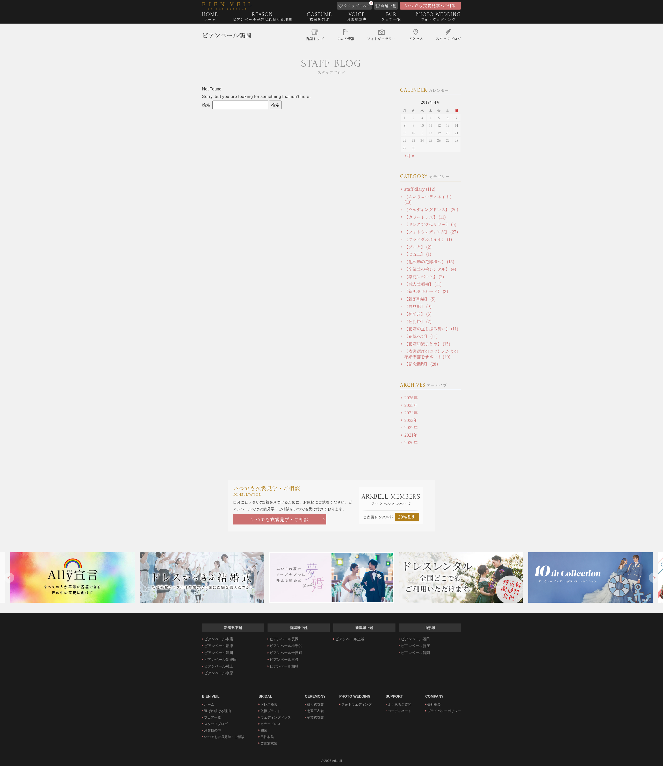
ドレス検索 (269, 704)
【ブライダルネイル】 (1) (428, 239)
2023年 (410, 420)
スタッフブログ (216, 724)
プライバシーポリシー (444, 711)
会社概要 (434, 704)
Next (654, 577)
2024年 (411, 413)
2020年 (411, 442)
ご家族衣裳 (269, 743)
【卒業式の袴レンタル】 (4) (430, 269)
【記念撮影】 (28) (421, 364)
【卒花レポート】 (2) (424, 277)
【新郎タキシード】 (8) (426, 291)
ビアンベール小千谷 (286, 646)
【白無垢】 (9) (418, 306)
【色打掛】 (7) (418, 321)
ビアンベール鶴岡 (226, 35)
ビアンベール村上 (218, 666)
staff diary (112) (420, 189)
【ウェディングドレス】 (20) (431, 209)
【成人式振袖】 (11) (423, 284)
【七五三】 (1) (417, 254)
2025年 (411, 405)
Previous (9, 577)
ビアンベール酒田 (415, 639)
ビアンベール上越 (349, 639)
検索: (206, 105)
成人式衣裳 (315, 704)
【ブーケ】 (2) (418, 247)
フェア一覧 (212, 717)
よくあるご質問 (399, 704)
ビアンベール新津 (218, 646)
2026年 (411, 398)
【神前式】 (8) (418, 314)
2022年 (411, 427)
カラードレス (271, 724)
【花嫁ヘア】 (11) (421, 336)
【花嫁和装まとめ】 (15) (427, 344)
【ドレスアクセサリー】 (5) (430, 224)
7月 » (409, 155)
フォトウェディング (356, 704)
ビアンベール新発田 (220, 659)
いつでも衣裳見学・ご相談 (280, 519)
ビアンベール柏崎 (284, 666)
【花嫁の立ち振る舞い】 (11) (431, 329)
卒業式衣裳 (315, 717)
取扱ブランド (271, 711)
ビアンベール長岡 (284, 639)
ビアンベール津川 (218, 653)
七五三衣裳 (315, 711)
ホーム (209, 704)
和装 (264, 730)
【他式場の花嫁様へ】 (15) (429, 262)
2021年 (410, 435)
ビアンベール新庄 (415, 646)
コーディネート (399, 711)
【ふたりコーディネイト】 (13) (429, 199)
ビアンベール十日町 (286, 653)
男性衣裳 (267, 737)
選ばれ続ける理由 (217, 711)
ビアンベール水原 (218, 673)
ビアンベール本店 (218, 639)
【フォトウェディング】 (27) (431, 232)
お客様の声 (212, 730)
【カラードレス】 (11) (425, 217)
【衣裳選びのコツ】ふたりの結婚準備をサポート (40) (431, 354)
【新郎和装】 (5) (420, 299)
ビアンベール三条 (284, 659)
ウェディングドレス (276, 717)
